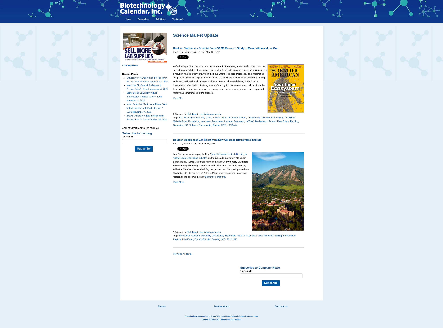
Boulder (216, 125)
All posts (187, 254)
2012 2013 (232, 239)
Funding (294, 121)
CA (180, 117)
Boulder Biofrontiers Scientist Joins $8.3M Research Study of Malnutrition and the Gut (225, 48)
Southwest (239, 121)
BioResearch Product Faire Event (272, 121)
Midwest (210, 117)
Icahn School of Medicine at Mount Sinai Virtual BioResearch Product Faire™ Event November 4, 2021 (146, 108)
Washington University (226, 117)
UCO (223, 125)
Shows (162, 306)
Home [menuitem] (128, 19)
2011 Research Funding (270, 235)
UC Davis (232, 125)
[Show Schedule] (203, 302)
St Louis (193, 125)
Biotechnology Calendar (231, 319)
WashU (242, 117)
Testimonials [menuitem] (178, 19)
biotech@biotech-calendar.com (245, 316)
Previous (177, 254)
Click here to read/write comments (204, 114)
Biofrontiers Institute (222, 121)
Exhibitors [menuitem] (160, 19)
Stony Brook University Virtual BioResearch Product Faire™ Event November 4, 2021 (144, 97)
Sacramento (205, 125)
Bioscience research (194, 117)
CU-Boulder (204, 239)
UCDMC (250, 121)
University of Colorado (259, 117)
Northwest (206, 121)
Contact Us (281, 306)
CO (186, 125)
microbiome (277, 117)
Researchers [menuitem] (143, 19)
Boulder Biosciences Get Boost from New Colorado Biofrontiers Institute (217, 139)
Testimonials (221, 306)
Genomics (178, 125)
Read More (178, 98)
